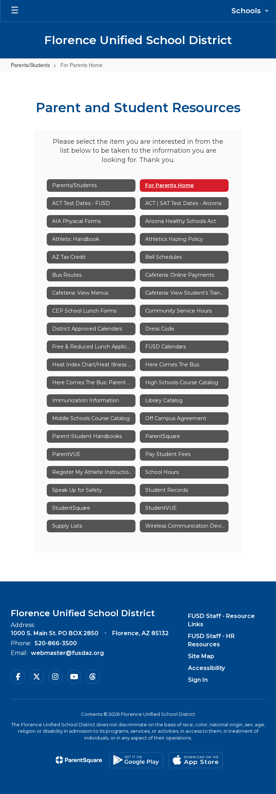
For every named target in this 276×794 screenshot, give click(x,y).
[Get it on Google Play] (136, 760)
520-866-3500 (55, 643)
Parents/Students (30, 64)
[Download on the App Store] (195, 760)
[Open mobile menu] (14, 11)
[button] (250, 11)
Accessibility (206, 668)
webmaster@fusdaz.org (67, 653)
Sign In (198, 679)
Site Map (201, 656)
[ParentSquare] (79, 760)
